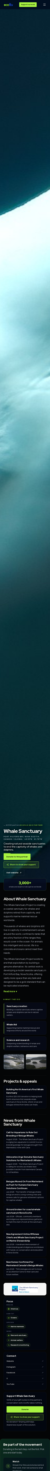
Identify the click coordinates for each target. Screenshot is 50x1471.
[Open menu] (44, 4)
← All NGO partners (12, 825)
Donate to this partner (17, 856)
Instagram (25, 1367)
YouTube (25, 1384)
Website (25, 1361)
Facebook (25, 1372)
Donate (25, 1409)
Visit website (13, 872)
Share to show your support (23, 864)
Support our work (28, 4)
